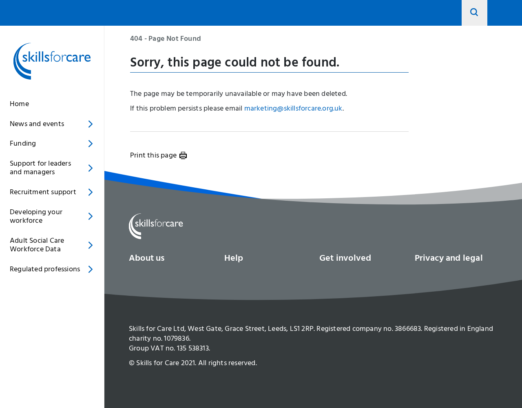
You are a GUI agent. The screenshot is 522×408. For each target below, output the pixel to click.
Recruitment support (43, 193)
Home (19, 105)
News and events (37, 125)
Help (233, 259)
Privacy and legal (449, 259)
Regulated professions (45, 270)
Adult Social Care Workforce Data (37, 246)
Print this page (153, 156)
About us (147, 259)
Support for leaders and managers (40, 168)
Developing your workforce (36, 217)
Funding (23, 144)
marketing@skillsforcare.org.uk (293, 109)
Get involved (345, 259)
